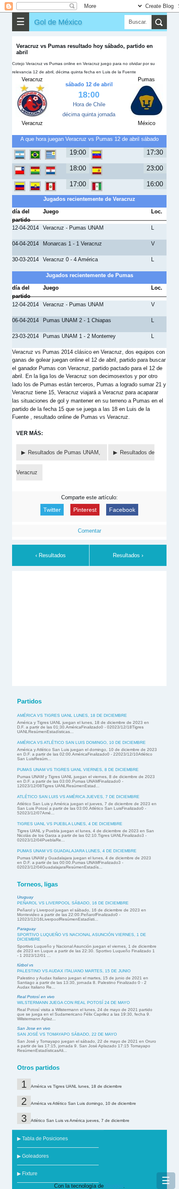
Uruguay (25, 897)
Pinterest (85, 509)
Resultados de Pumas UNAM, (65, 452)
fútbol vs (25, 965)
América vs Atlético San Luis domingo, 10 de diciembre (81, 742)
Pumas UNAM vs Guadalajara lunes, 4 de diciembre (77, 851)
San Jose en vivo (33, 1028)
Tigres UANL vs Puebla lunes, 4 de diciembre (69, 823)
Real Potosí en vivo (36, 996)
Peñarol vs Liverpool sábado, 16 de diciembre (73, 903)
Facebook (122, 509)
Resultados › (128, 555)
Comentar (89, 531)
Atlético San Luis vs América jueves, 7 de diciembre (78, 796)
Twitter (52, 509)
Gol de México (58, 22)
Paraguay (26, 928)
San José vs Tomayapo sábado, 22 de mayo (67, 1034)
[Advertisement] (89, 627)
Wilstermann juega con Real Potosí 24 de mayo (73, 1002)
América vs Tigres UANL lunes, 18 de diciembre (72, 715)
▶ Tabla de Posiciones (42, 1138)
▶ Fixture (27, 1173)
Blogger (114, 1186)
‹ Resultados (50, 555)
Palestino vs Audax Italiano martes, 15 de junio (74, 971)
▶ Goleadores (33, 1156)
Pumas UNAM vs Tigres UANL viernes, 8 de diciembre (78, 769)
